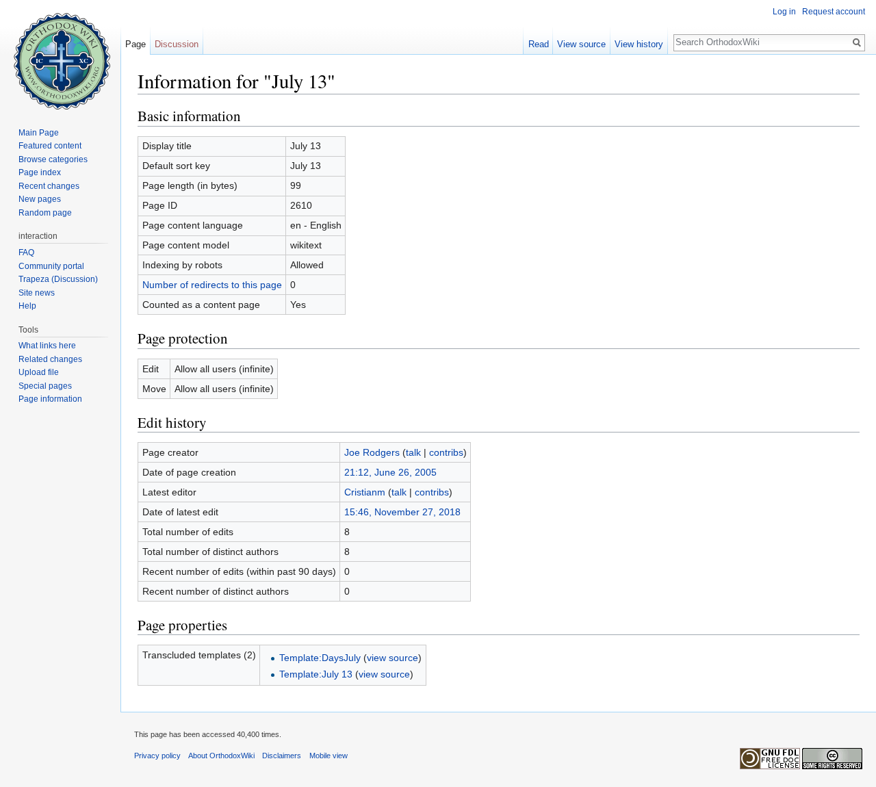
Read (538, 44)
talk (413, 452)
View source (581, 44)
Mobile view (328, 755)
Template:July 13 (315, 674)
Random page (45, 213)
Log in (784, 11)
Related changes (50, 359)
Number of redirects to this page (212, 284)
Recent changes (48, 186)
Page (135, 44)
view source (392, 657)
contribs (446, 452)
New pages (39, 199)
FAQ (26, 252)
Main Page (38, 133)
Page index (39, 172)
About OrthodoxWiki (221, 755)
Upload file (38, 372)
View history (639, 44)
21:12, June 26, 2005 (390, 472)
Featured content (49, 146)
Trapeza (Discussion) (58, 279)
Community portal (51, 266)
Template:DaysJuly (320, 657)
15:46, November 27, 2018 (402, 511)
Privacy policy (157, 755)
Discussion (176, 44)
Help (27, 306)
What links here (47, 345)
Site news (36, 293)
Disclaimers (281, 755)
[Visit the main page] (60, 54)
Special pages (45, 386)
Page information (50, 399)
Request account (833, 11)
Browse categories (53, 159)
